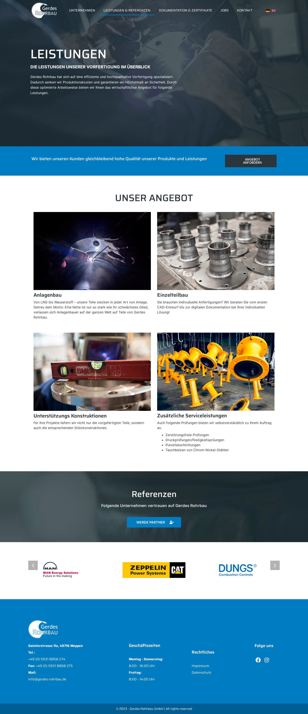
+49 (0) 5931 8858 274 (46, 659)
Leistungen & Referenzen (127, 10)
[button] (33, 565)
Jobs (225, 10)
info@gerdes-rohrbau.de (47, 679)
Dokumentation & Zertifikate (185, 10)
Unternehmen (82, 10)
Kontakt (244, 10)
